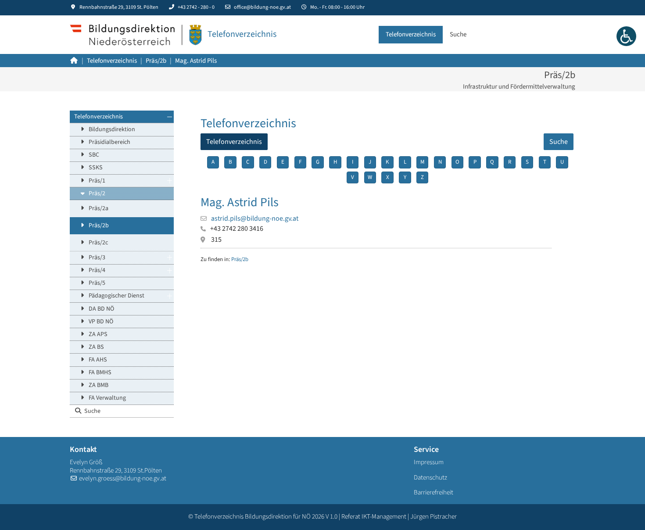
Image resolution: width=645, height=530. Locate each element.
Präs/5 (97, 283)
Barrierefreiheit (433, 492)
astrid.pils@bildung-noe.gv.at (254, 218)
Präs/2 (97, 193)
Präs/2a (98, 208)
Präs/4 (97, 270)
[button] (169, 117)
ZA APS (98, 334)
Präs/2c (98, 242)
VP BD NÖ (101, 321)
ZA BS (96, 347)
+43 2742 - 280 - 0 (196, 7)
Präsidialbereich (109, 142)
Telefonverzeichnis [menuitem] (234, 142)
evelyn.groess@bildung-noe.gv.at (122, 478)
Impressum (429, 462)
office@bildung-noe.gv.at (262, 7)
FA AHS (98, 359)
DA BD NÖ (101, 308)
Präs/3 (97, 257)
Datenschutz (430, 477)
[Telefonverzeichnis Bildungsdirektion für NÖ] (135, 34)
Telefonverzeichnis (98, 116)
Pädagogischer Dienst (116, 295)
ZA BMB (98, 385)
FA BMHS (100, 372)
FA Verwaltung (107, 398)
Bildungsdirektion (112, 129)
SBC (94, 154)
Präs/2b (99, 225)
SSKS (96, 167)
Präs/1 (97, 180)
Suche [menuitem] (558, 142)
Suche (92, 411)
